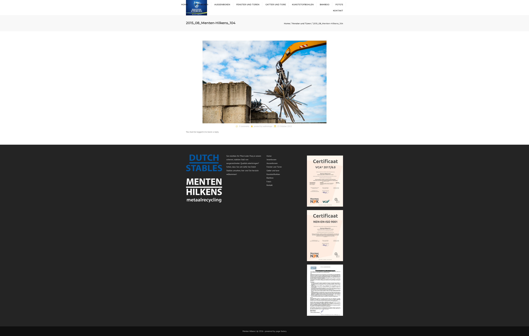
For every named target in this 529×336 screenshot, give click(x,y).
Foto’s (339, 4)
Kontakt (338, 10)
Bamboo (324, 4)
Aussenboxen (222, 4)
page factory (281, 331)
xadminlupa (267, 126)
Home (184, 4)
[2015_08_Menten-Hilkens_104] (264, 82)
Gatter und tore (275, 4)
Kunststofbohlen (303, 4)
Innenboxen (201, 4)
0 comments (244, 126)
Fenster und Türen (247, 4)
